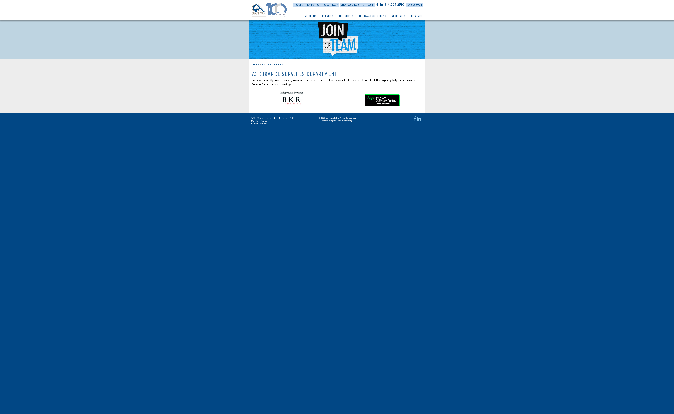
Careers (278, 64)
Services (327, 16)
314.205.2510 (394, 4)
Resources (398, 16)
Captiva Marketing (344, 121)
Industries (346, 16)
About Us (310, 16)
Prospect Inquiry (329, 4)
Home (255, 64)
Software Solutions (372, 16)
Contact (416, 16)
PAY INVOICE (313, 4)
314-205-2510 (261, 123)
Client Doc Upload (350, 4)
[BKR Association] (291, 97)
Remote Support (414, 4)
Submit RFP (299, 4)
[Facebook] (377, 4)
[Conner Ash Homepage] (264, 10)
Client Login (367, 4)
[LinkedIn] (381, 4)
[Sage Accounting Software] (382, 98)
